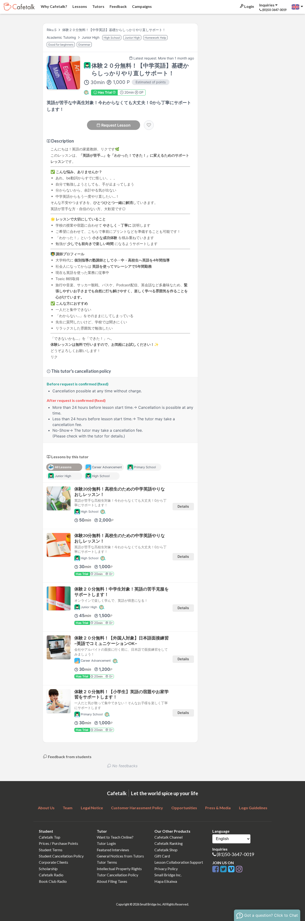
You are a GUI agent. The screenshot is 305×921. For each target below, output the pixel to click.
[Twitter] (224, 869)
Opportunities (184, 807)
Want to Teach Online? (115, 837)
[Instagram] (239, 869)
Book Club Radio (53, 881)
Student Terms (50, 849)
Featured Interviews (113, 849)
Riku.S (51, 30)
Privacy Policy (166, 868)
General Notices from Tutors (120, 856)
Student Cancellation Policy (61, 856)
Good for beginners (60, 44)
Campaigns (141, 6)
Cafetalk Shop (166, 849)
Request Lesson (116, 125)
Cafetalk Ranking (168, 843)
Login (249, 6)
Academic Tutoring (62, 37)
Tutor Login (106, 843)
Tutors (98, 6)
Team (67, 807)
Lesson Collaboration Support (178, 862)
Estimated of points (151, 82)
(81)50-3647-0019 (235, 854)
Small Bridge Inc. (168, 875)
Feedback (118, 6)
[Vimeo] (232, 869)
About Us (46, 807)
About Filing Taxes (112, 881)
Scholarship (48, 868)
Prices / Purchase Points (58, 843)
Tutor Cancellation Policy (117, 875)
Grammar (84, 44)
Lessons (79, 6)
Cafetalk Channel (168, 837)
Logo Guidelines (253, 807)
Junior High (91, 37)
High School (112, 37)
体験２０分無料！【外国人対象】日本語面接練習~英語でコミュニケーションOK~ (121, 640)
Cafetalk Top (49, 837)
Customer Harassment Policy (137, 807)
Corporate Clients (53, 862)
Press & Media (218, 807)
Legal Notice (92, 807)
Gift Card (162, 856)
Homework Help (155, 37)
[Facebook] (216, 869)
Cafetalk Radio (51, 875)
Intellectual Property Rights (119, 868)
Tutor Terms (107, 862)
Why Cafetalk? (53, 6)
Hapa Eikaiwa (165, 881)
